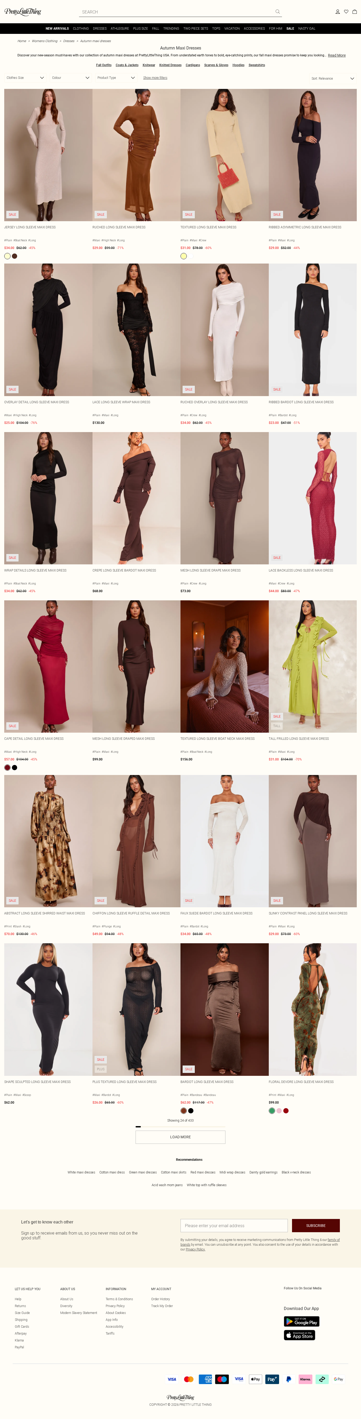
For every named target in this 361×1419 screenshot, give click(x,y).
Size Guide (22, 1313)
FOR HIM (275, 28)
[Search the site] (278, 12)
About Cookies (116, 1313)
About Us (66, 1299)
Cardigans (193, 65)
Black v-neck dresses (296, 1172)
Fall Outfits (104, 65)
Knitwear (149, 65)
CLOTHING (81, 28)
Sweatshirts (257, 65)
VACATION (232, 28)
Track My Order (162, 1306)
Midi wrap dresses (232, 1172)
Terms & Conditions (119, 1299)
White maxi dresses (81, 1172)
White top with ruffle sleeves (206, 1185)
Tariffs (110, 1333)
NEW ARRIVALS (57, 28)
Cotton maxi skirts (173, 1172)
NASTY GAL (306, 28)
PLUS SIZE (140, 28)
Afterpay (21, 1333)
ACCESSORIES (254, 28)
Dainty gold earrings (263, 1172)
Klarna (19, 1340)
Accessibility (114, 1327)
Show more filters (155, 78)
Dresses (68, 41)
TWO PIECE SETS (195, 28)
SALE (290, 28)
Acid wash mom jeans (167, 1185)
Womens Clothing (44, 41)
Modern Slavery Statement (78, 1313)
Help (18, 1299)
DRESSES (100, 28)
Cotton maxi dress (112, 1172)
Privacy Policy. (195, 1249)
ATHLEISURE (120, 28)
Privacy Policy (115, 1306)
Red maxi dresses (203, 1172)
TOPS (216, 28)
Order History (160, 1299)
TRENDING (171, 28)
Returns (20, 1306)
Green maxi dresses (143, 1172)
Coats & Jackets (127, 65)
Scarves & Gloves (216, 65)
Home (21, 41)
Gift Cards (22, 1327)
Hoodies (238, 65)
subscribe (316, 1225)
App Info (112, 1320)
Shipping (21, 1320)
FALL (155, 28)
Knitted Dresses (170, 65)
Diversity (66, 1306)
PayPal (19, 1347)
